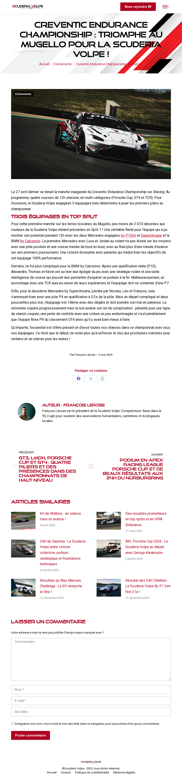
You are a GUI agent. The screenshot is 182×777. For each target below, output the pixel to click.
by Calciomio (30, 241)
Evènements (23, 94)
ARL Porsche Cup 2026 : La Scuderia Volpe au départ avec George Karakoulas (146, 547)
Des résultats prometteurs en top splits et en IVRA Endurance (145, 519)
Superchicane (151, 235)
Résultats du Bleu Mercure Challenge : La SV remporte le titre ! (61, 586)
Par (82, 354)
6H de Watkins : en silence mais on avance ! (60, 516)
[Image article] (23, 521)
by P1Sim (128, 235)
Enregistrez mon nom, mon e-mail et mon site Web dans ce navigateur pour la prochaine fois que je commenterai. (87, 723)
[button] (105, 6)
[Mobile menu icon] (165, 6)
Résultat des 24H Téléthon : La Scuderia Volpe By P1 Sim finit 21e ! (148, 586)
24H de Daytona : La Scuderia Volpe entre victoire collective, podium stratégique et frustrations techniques (62, 552)
